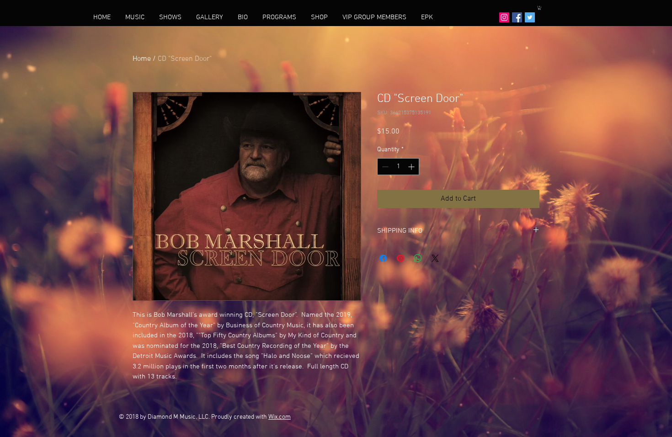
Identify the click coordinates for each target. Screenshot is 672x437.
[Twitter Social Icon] (530, 17)
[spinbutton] (398, 167)
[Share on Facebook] (383, 258)
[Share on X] (435, 258)
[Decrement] (384, 167)
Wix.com (279, 417)
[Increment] (412, 167)
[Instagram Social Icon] (504, 17)
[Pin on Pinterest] (400, 258)
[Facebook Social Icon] (517, 17)
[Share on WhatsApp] (417, 258)
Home (142, 59)
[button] (539, 8)
